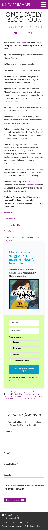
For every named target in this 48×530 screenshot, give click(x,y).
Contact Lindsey (11, 515)
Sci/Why (21, 398)
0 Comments (25, 33)
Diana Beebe (9, 231)
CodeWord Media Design (33, 523)
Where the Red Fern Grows (22, 169)
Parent (16, 342)
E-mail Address (11, 464)
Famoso (32, 154)
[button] (24, 294)
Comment (8, 431)
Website (7, 475)
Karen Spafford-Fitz (12, 225)
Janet (13, 58)
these (41, 120)
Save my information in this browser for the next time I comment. (25, 487)
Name (7, 453)
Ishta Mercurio (10, 219)
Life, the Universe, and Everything (23, 392)
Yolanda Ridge (10, 212)
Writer (16, 354)
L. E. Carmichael (32, 396)
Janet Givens (21, 42)
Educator (17, 348)
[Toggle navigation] (43, 4)
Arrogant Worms (32, 185)
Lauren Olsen (35, 526)
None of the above (21, 360)
